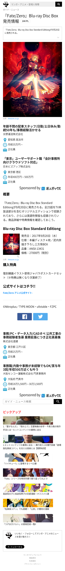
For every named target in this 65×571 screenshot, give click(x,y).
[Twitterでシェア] (40, 316)
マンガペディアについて (32, 555)
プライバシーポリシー (32, 564)
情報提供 (32, 558)
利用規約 (32, 561)
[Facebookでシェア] (24, 316)
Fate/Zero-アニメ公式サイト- (18, 292)
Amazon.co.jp (13, 118)
